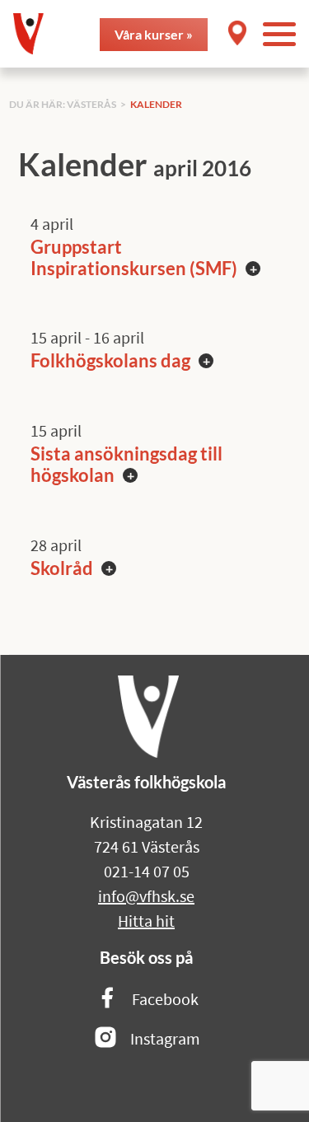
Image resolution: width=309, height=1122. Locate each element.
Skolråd (61, 568)
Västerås (91, 104)
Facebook (165, 999)
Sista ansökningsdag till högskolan (126, 464)
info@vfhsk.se (146, 896)
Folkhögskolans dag (110, 360)
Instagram (165, 1038)
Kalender (156, 104)
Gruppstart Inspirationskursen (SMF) (133, 257)
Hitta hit (146, 920)
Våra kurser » (154, 34)
